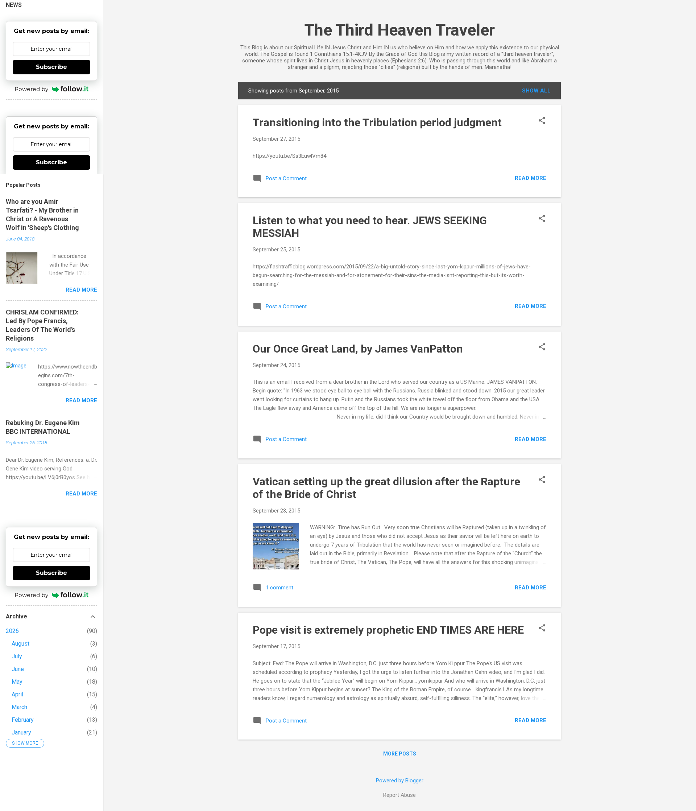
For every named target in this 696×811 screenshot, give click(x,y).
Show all (536, 90)
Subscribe (51, 66)
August (20, 643)
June (18, 669)
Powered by (31, 89)
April (17, 694)
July (17, 656)
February (23, 719)
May (17, 681)
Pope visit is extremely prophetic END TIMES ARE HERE (388, 629)
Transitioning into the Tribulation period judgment (377, 122)
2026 (12, 630)
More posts (399, 754)
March (19, 707)
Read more (530, 178)
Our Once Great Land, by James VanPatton (358, 348)
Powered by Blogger (399, 780)
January (21, 732)
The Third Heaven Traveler (399, 30)
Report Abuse (399, 795)
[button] (542, 121)
